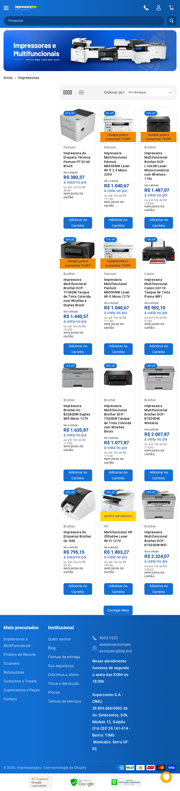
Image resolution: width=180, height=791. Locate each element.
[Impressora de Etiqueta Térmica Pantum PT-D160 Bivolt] (77, 125)
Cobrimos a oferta (63, 674)
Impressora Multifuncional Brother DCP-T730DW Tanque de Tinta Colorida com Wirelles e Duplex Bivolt (77, 292)
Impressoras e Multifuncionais (17, 642)
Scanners (11, 663)
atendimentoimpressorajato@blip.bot (115, 647)
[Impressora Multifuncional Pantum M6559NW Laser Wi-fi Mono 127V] (118, 251)
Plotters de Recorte (20, 654)
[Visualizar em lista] (81, 92)
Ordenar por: (114, 92)
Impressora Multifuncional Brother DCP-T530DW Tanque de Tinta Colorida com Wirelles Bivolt (117, 418)
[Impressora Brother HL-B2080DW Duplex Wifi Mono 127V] (77, 377)
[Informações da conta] (159, 8)
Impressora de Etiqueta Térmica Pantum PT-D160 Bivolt (77, 159)
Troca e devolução (63, 683)
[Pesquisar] (171, 20)
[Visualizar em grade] (67, 92)
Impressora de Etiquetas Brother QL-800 (77, 536)
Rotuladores (14, 672)
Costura (10, 699)
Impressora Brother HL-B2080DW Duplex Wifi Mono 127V (77, 412)
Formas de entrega (64, 657)
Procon (54, 692)
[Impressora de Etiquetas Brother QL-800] (77, 504)
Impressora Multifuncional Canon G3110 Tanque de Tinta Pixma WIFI (157, 288)
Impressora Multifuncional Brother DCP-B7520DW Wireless (156, 414)
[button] (9, 8)
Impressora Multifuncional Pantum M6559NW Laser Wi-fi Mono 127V (117, 288)
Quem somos (59, 639)
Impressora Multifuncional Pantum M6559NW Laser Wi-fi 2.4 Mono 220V (117, 163)
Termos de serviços (64, 701)
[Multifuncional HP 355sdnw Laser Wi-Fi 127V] (118, 504)
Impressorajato (29, 767)
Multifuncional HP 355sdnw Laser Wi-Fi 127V (118, 536)
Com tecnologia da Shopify (64, 767)
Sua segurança (61, 666)
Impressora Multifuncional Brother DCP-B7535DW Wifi (156, 538)
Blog (52, 648)
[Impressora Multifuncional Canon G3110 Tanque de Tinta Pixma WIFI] (158, 251)
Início (8, 78)
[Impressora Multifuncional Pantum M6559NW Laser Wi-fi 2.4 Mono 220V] (118, 125)
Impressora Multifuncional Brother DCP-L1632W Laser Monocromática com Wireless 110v (156, 166)
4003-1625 (108, 638)
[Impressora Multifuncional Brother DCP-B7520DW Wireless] (158, 377)
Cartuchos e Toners (20, 681)
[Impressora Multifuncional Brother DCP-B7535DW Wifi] (158, 504)
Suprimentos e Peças (22, 690)
